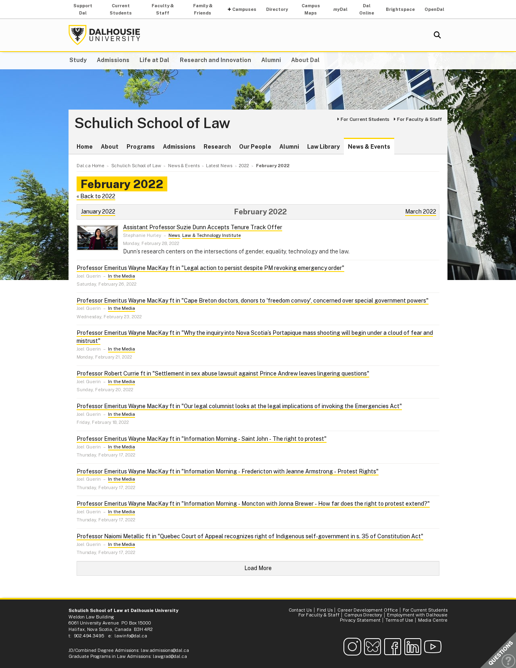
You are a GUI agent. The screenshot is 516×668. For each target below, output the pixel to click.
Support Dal (82, 9)
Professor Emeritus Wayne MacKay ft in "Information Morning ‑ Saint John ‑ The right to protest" (202, 439)
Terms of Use (399, 620)
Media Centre (432, 620)
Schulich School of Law (152, 123)
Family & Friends (202, 9)
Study (78, 60)
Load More (258, 568)
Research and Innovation (215, 60)
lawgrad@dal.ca (170, 656)
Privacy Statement (360, 620)
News (174, 235)
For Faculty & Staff (419, 119)
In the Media (121, 276)
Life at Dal (154, 60)
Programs (141, 146)
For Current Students (365, 119)
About (110, 146)
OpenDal (434, 9)
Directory (277, 9)
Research (217, 146)
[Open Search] (437, 35)
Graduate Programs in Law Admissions (109, 656)
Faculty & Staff (163, 9)
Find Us (325, 610)
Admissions (113, 60)
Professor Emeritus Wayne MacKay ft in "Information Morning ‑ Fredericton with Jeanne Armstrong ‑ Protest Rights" (228, 471)
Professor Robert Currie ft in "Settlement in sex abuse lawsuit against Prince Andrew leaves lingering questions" (223, 373)
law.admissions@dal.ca (165, 650)
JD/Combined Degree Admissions (103, 650)
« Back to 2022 (96, 196)
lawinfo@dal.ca (130, 636)
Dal (340, 9)
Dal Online (366, 9)
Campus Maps (311, 9)
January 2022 (98, 211)
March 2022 (420, 211)
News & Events (369, 146)
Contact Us (300, 610)
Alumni (271, 60)
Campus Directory (363, 615)
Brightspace (400, 9)
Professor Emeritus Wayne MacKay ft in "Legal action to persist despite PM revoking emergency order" (210, 268)
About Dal (305, 60)
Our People (255, 146)
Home (85, 146)
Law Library (323, 146)
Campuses (244, 9)
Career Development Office (367, 610)
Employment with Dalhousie (417, 615)
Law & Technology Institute (211, 235)
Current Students (121, 9)
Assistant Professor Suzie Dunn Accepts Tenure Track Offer (202, 227)
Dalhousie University (104, 35)
